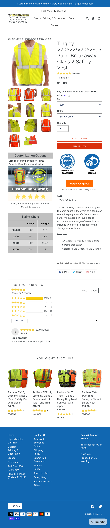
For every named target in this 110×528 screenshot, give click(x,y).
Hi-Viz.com (97, 514)
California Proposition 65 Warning (89, 458)
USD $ (14, 506)
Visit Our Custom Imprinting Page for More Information (30, 205)
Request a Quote (79, 183)
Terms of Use (41, 473)
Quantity (61, 122)
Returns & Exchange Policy (39, 442)
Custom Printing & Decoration (14, 450)
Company (13, 462)
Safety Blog (40, 477)
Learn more (95, 263)
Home (11, 435)
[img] (27, 329)
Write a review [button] (89, 290)
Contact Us (40, 435)
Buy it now (79, 146)
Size (59, 99)
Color (60, 111)
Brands (11, 457)
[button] (64, 73)
